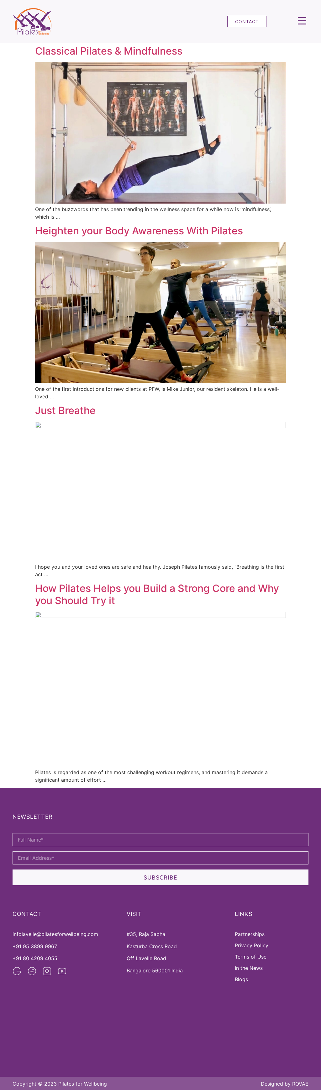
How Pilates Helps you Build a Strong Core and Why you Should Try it (157, 594)
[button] (302, 21)
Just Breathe (65, 410)
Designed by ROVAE (284, 1084)
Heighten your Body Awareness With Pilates (139, 231)
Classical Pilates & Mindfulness (108, 51)
